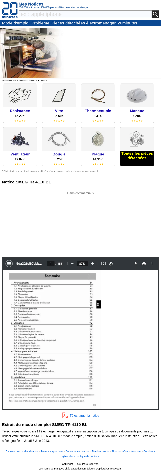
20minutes (127, 23)
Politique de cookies (87, 456)
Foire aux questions (52, 451)
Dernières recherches (78, 451)
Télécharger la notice (84, 415)
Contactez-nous (132, 451)
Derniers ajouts (100, 451)
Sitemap (116, 451)
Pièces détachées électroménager (83, 23)
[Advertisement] (80, 223)
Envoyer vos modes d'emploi (22, 451)
